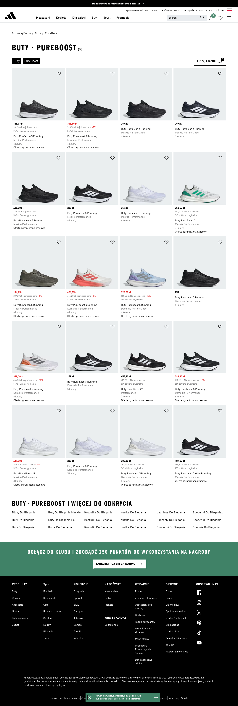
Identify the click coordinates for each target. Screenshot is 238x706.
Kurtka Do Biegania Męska (133, 528)
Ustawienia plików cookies (64, 698)
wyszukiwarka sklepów (137, 10)
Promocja (122, 17)
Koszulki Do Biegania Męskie (98, 528)
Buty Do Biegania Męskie (64, 512)
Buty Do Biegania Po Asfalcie (61, 520)
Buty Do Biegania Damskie (23, 528)
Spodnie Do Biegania (206, 527)
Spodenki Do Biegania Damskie (207, 513)
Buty (94, 17)
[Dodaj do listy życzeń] (59, 74)
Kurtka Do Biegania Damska (133, 520)
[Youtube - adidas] (211, 643)
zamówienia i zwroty (171, 10)
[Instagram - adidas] (211, 603)
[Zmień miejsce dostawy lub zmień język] (230, 10)
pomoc (154, 10)
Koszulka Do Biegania (98, 512)
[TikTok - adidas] (211, 633)
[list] (103, 61)
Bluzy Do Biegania (24, 512)
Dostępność (160, 698)
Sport (106, 17)
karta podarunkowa (193, 10)
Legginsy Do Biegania (171, 512)
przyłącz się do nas (214, 10)
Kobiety (61, 17)
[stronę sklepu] (10, 16)
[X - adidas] (211, 613)
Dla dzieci (79, 17)
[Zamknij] (89, 697)
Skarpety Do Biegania (171, 520)
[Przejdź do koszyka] (229, 17)
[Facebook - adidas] (211, 593)
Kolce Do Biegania (60, 527)
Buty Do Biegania (23, 520)
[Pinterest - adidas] (211, 623)
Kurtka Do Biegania (133, 512)
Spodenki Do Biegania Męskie (207, 520)
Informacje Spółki (178, 698)
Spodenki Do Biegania (171, 527)
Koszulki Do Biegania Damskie (98, 520)
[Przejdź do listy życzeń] (220, 17)
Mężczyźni (43, 17)
